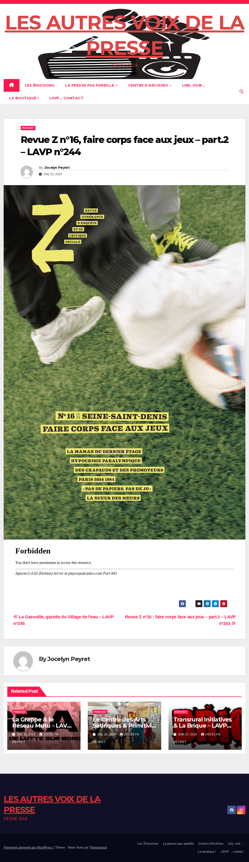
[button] (241, 92)
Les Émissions (40, 85)
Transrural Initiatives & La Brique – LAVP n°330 (202, 725)
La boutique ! (24, 98)
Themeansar (98, 847)
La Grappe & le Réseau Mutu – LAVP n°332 (41, 725)
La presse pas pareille (90, 85)
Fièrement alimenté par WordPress (28, 847)
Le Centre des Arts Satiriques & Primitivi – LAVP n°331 (124, 725)
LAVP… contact (66, 98)
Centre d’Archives (148, 85)
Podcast (28, 128)
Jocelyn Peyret (57, 167)
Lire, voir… (193, 85)
